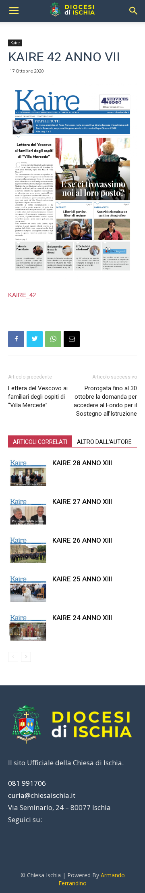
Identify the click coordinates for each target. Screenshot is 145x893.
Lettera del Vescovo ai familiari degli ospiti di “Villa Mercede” (38, 397)
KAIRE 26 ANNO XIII (82, 540)
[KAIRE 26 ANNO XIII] (28, 550)
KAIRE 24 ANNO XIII (82, 618)
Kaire (15, 43)
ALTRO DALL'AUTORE (104, 442)
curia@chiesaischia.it (41, 795)
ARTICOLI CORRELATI (40, 442)
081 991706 (27, 783)
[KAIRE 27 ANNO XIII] (28, 511)
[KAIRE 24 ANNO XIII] (28, 627)
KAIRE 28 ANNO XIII (82, 463)
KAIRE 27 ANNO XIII (82, 501)
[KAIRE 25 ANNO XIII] (28, 588)
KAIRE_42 (22, 294)
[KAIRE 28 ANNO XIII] (28, 472)
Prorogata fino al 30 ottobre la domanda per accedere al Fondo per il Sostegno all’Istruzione (105, 401)
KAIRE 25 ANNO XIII (82, 579)
